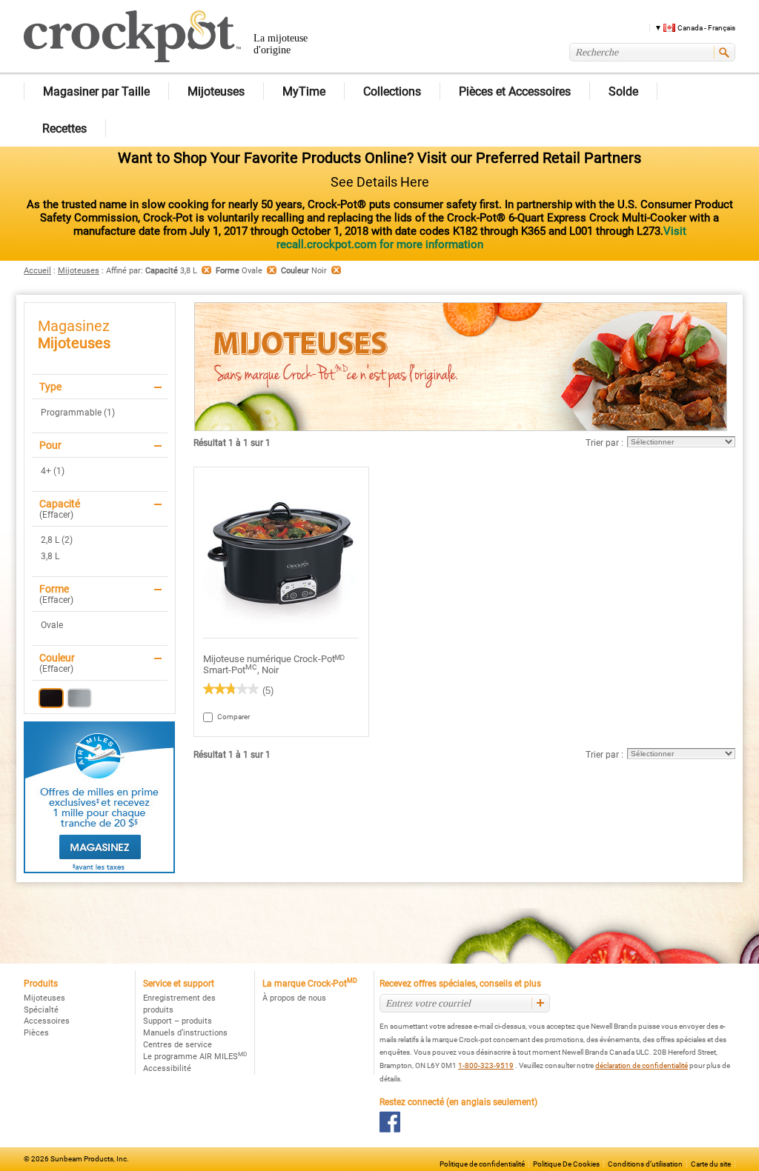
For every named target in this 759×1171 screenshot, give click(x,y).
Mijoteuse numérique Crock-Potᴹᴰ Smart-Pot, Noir (274, 664)
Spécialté (41, 1010)
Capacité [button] (59, 504)
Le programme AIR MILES (195, 1056)
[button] (689, 27)
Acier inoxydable (79, 698)
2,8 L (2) (57, 540)
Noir (51, 698)
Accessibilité (167, 1068)
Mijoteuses (78, 271)
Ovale (52, 625)
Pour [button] (50, 445)
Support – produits (177, 1021)
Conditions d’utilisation (645, 1164)
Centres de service (177, 1045)
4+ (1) (52, 471)
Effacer (56, 515)
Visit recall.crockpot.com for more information (481, 237)
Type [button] (50, 387)
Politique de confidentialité (482, 1164)
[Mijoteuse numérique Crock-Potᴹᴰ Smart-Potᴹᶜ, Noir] (281, 552)
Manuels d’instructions (185, 1033)
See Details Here (380, 182)
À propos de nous (294, 998)
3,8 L (50, 556)
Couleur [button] (57, 658)
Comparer (224, 717)
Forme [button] (54, 589)
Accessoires (47, 1021)
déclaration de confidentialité (641, 1065)
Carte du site (711, 1164)
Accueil (37, 271)
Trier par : (604, 443)
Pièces (36, 1033)
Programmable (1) (78, 412)
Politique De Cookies (566, 1164)
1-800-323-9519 (486, 1065)
